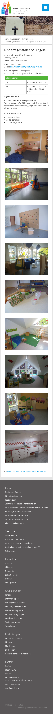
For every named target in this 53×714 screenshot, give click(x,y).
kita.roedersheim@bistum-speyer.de (26, 67)
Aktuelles (9, 567)
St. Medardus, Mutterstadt (16, 515)
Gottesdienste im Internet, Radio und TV (22, 547)
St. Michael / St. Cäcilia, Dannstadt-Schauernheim (26, 507)
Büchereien (10, 650)
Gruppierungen (13, 590)
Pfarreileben (11, 559)
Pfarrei (8, 488)
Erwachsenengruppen (14, 610)
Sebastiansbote (11, 575)
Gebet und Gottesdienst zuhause (19, 543)
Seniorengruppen (12, 622)
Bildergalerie (10, 582)
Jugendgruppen (12, 598)
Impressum (43, 707)
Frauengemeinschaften (15, 602)
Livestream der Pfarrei (14, 539)
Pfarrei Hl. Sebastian (12, 39)
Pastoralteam (10, 500)
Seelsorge (10, 531)
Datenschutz (31, 707)
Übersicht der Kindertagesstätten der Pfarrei (26, 471)
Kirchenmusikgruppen (14, 614)
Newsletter (10, 571)
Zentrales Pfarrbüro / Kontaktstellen (20, 504)
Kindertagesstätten (13, 41)
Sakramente (10, 551)
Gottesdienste (11, 535)
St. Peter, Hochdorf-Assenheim (18, 511)
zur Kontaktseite (12, 688)
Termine (8, 563)
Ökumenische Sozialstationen (18, 653)
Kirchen (8, 642)
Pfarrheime (10, 646)
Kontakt (9, 661)
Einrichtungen (27, 39)
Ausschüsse (10, 626)
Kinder (8, 595)
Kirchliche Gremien (13, 496)
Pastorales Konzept (13, 492)
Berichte (8, 579)
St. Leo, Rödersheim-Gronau (17, 519)
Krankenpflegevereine (14, 618)
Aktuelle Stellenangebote (16, 523)
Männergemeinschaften (15, 606)
